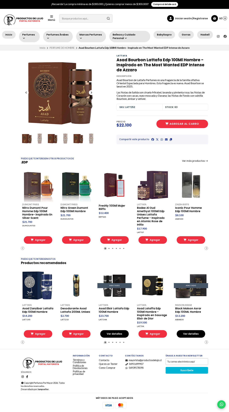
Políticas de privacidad (79, 372)
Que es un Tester (108, 364)
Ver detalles (114, 333)
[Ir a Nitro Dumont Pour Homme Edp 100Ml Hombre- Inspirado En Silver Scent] (38, 185)
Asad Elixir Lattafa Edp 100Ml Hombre (114, 310)
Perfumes (28, 34)
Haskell (205, 34)
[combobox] (85, 18)
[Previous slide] (26, 92)
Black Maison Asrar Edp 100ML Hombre (188, 310)
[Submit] (108, 18)
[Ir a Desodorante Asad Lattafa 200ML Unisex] (76, 286)
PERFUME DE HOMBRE (62, 47)
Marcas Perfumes (90, 34)
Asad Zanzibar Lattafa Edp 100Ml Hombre (37, 310)
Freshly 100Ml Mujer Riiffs (112, 207)
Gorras (186, 34)
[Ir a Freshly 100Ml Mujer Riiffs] (114, 185)
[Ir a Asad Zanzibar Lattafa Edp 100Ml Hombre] (38, 286)
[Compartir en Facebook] (152, 139)
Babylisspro (164, 34)
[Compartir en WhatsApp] (161, 139)
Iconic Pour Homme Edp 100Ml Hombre (188, 209)
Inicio (8, 34)
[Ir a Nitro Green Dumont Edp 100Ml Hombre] (76, 185)
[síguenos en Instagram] (218, 36)
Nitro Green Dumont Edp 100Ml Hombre (74, 209)
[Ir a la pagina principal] (23, 18)
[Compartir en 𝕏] (157, 139)
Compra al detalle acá (164, 4)
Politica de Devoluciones (80, 367)
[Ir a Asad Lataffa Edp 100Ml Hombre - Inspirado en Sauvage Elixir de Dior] (153, 286)
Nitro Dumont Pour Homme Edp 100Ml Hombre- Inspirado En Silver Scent (37, 213)
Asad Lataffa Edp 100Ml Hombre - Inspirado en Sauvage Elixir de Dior (152, 313)
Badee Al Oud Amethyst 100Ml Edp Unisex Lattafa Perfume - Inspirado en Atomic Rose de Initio (151, 216)
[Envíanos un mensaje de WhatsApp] (221, 404)
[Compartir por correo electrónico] (166, 139)
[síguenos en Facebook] (225, 36)
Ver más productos (193, 161)
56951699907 (136, 364)
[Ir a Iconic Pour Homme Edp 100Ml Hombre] (191, 185)
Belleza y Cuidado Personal (124, 36)
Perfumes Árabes (57, 34)
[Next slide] (91, 92)
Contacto (104, 360)
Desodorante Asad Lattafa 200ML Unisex (75, 310)
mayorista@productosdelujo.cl (145, 360)
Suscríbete (186, 370)
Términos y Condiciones (79, 361)
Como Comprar (107, 368)
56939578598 (136, 368)
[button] (171, 139)
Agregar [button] (40, 240)
